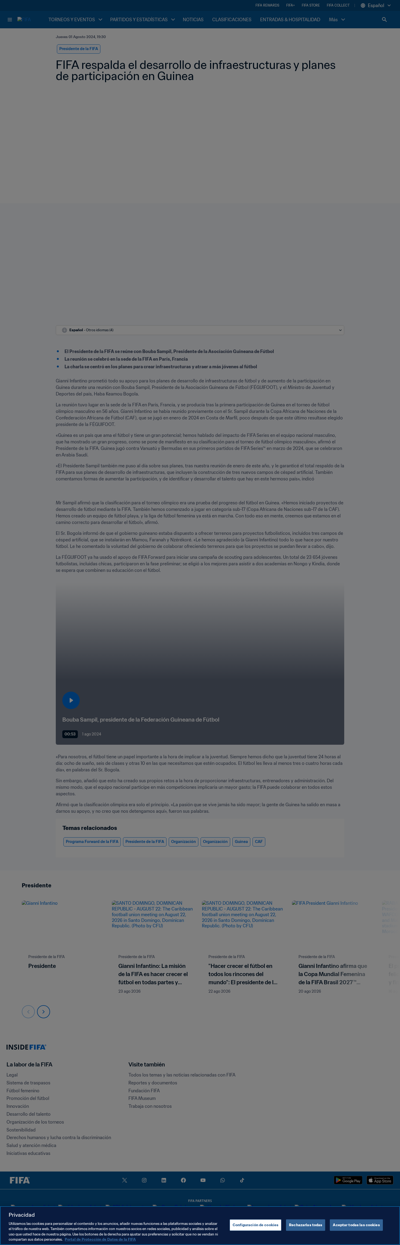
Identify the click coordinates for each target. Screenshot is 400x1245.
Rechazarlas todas (305, 1225)
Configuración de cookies (255, 1225)
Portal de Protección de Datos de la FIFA (100, 1239)
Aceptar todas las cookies (356, 1225)
